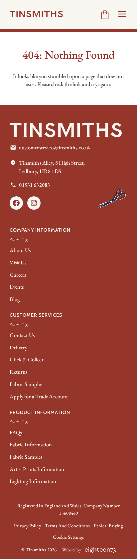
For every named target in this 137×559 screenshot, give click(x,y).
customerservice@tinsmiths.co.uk (55, 147)
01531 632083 (34, 184)
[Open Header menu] (122, 14)
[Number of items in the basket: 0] (105, 14)
